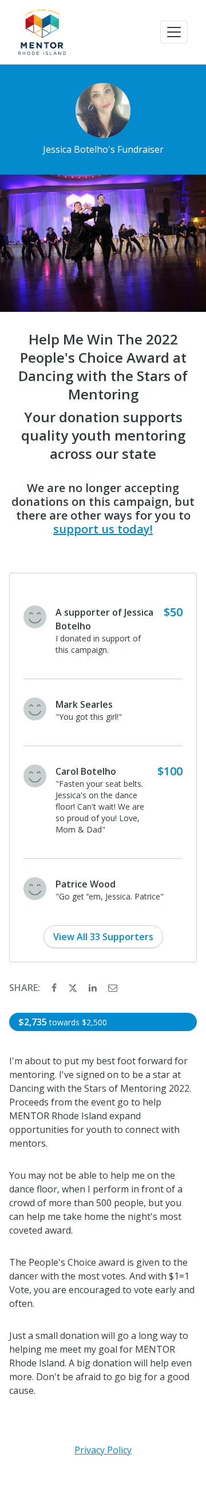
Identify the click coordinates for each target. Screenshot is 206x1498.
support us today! (103, 529)
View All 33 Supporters (103, 936)
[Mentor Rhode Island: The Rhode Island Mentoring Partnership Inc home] (42, 32)
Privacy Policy (103, 1450)
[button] (174, 32)
